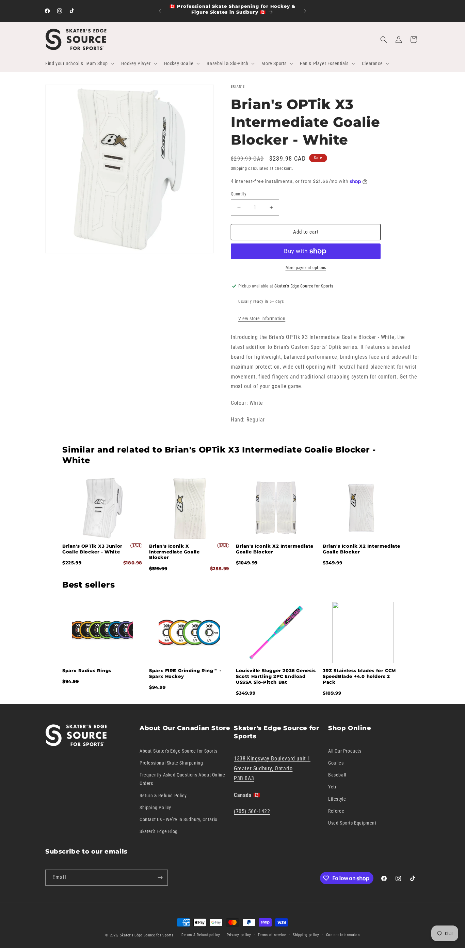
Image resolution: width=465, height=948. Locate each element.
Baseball (337, 774)
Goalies (335, 763)
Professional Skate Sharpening (171, 763)
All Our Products (345, 751)
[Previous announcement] (160, 10)
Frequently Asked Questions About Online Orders (182, 779)
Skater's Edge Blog (159, 831)
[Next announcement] (305, 10)
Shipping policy (306, 935)
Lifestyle (337, 799)
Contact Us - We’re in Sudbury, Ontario (179, 819)
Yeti (332, 786)
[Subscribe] (160, 878)
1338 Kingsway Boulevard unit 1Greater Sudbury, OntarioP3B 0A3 (272, 768)
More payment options (306, 267)
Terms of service (272, 935)
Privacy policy (239, 935)
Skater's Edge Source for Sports (147, 935)
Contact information (343, 935)
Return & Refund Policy (163, 795)
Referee (336, 811)
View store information (261, 318)
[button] (79, 63)
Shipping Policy (155, 807)
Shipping (239, 168)
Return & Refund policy (200, 935)
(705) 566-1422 (252, 811)
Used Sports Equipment (352, 823)
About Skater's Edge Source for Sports (178, 751)
